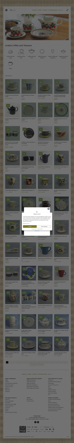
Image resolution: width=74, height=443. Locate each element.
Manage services (26, 223)
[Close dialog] (49, 209)
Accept (29, 226)
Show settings (44, 226)
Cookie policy (34, 228)
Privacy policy (40, 228)
